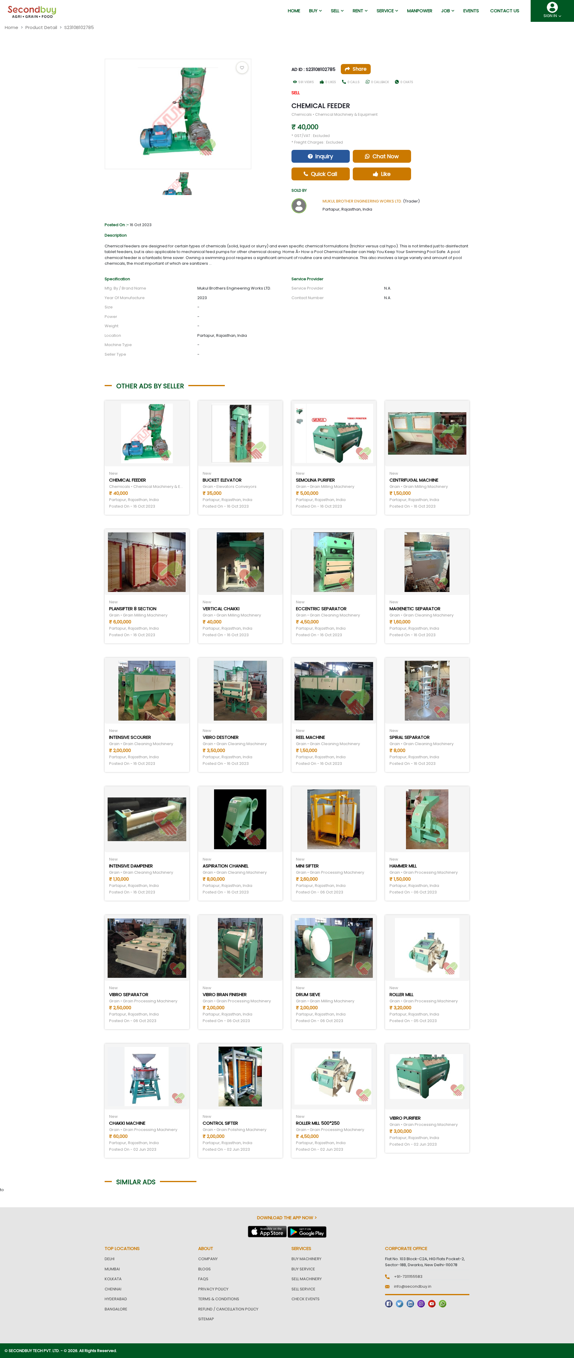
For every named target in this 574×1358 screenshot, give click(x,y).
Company (208, 1259)
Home (11, 27)
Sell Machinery (306, 1279)
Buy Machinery (306, 1259)
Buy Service (303, 1269)
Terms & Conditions (218, 1299)
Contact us (504, 10)
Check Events (305, 1299)
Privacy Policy (213, 1289)
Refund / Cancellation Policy (228, 1309)
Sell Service (303, 1289)
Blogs (204, 1269)
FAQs (203, 1279)
